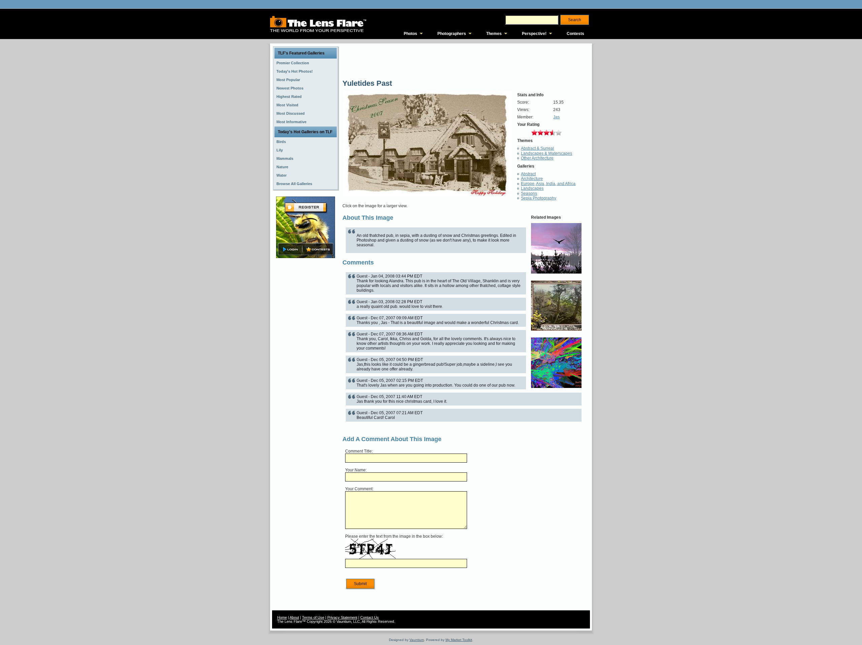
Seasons (529, 193)
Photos (410, 33)
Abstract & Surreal (537, 148)
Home (282, 617)
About (294, 617)
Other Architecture (537, 158)
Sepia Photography (538, 198)
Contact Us (369, 617)
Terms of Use (313, 617)
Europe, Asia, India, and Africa (548, 183)
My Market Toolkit (458, 640)
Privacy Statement (342, 617)
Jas (556, 117)
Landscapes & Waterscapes (546, 153)
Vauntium (416, 640)
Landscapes (532, 188)
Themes (494, 33)
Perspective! (534, 33)
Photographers (451, 33)
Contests (575, 33)
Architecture (532, 178)
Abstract (528, 174)
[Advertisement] (306, 366)
